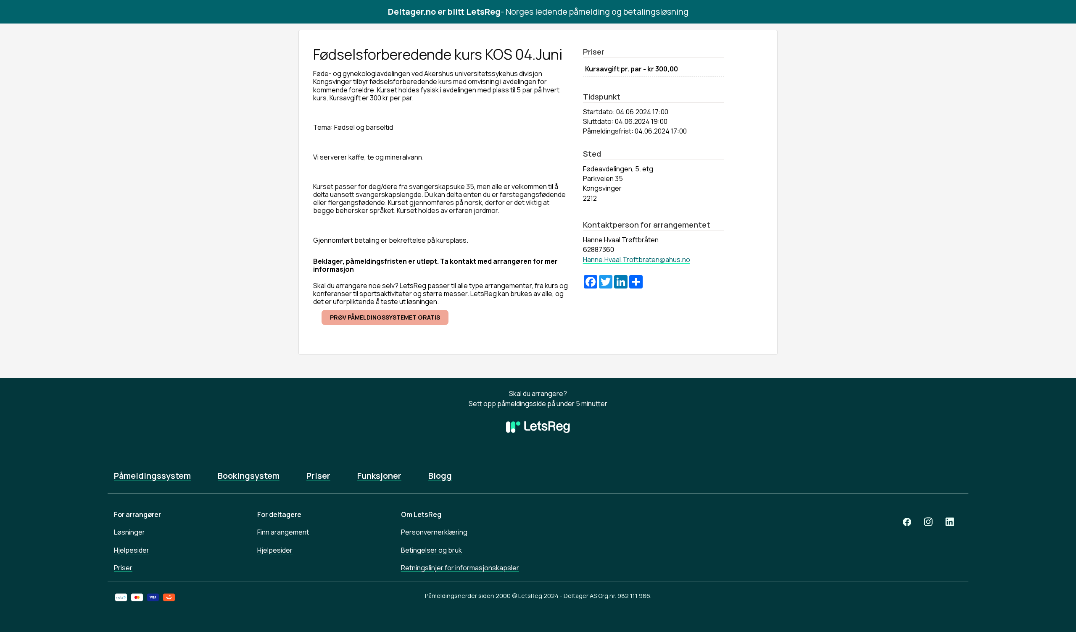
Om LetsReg (421, 514)
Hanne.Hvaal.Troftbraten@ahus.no (636, 259)
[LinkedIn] (949, 522)
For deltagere (279, 514)
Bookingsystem (249, 476)
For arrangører (137, 514)
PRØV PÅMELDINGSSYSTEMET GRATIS (385, 317)
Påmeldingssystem (152, 476)
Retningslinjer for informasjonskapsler (460, 567)
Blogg (440, 476)
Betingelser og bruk (431, 550)
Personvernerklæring (434, 532)
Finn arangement (283, 532)
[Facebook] (907, 522)
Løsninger (129, 532)
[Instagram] (928, 522)
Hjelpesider (131, 550)
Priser (318, 476)
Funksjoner (379, 476)
